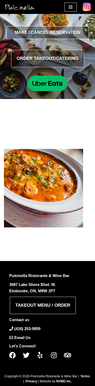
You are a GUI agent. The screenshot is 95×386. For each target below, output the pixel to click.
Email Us (22, 337)
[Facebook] (14, 355)
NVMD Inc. (64, 381)
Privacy (31, 381)
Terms (85, 376)
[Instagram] (55, 355)
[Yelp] (42, 355)
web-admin (31, 130)
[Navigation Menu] (70, 7)
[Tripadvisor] (69, 355)
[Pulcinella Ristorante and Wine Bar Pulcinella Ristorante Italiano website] (20, 7)
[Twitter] (28, 355)
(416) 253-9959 (27, 328)
